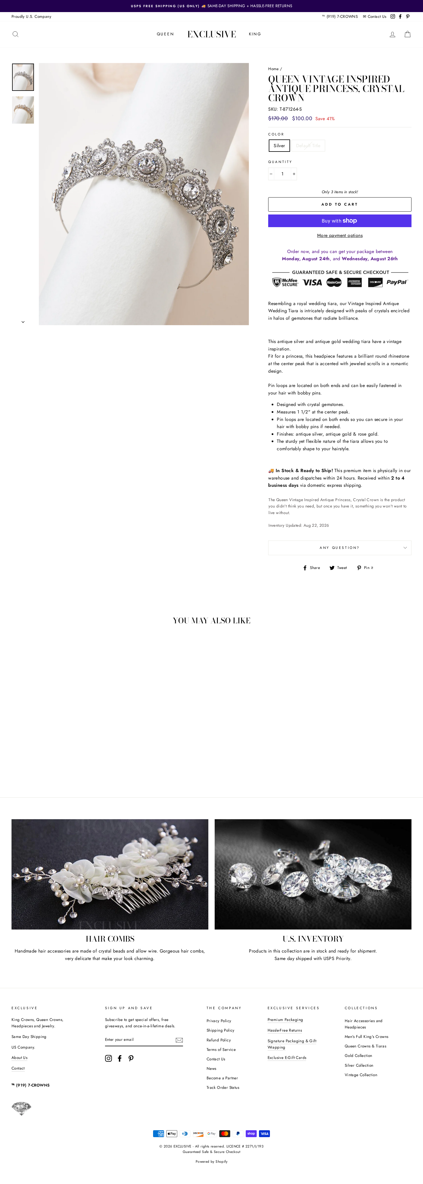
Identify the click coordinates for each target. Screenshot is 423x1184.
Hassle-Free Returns (285, 1030)
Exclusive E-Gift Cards (287, 1057)
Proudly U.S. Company (31, 16)
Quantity (280, 161)
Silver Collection (359, 1065)
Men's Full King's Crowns (366, 1036)
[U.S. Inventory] (313, 874)
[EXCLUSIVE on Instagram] (108, 1058)
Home (273, 69)
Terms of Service (221, 1049)
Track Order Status (223, 1087)
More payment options (340, 235)
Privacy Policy (219, 1021)
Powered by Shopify (211, 1161)
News (211, 1068)
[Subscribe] (179, 1040)
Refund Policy (219, 1040)
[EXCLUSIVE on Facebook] (119, 1058)
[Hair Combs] (110, 874)
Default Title (308, 145)
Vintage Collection (361, 1075)
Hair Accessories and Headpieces (364, 1024)
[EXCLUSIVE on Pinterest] (130, 1058)
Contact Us (377, 16)
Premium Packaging (285, 1019)
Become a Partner (222, 1078)
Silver (279, 145)
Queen (165, 34)
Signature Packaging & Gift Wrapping (292, 1044)
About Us (19, 1057)
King (255, 34)
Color (276, 134)
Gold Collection (358, 1055)
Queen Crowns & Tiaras (365, 1046)
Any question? (340, 547)
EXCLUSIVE (211, 34)
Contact (18, 1068)
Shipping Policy (221, 1030)
